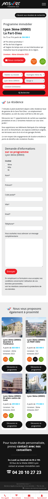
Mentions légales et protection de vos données (19, 486)
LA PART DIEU (36, 341)
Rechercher (25, 92)
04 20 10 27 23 (26, 472)
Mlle (9, 167)
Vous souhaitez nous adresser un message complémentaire (21, 234)
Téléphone (9, 224)
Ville (7, 204)
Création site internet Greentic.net (35, 488)
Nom (7, 175)
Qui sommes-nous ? (23, 484)
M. (9, 170)
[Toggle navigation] (43, 4)
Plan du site (40, 486)
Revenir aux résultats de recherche (31, 15)
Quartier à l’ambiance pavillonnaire (12, 342)
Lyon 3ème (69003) (17, 29)
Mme (10, 164)
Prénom (8, 185)
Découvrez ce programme (12, 368)
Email (7, 214)
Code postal (10, 194)
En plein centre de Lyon (12, 398)
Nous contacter (15, 60)
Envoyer (11, 271)
